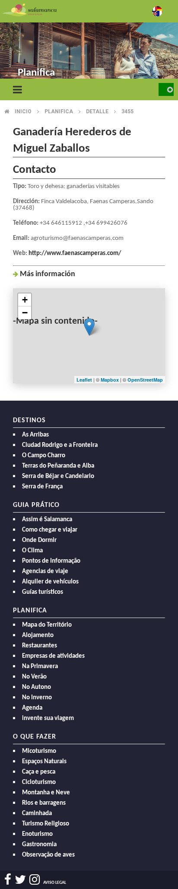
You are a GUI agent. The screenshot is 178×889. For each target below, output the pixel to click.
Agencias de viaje (45, 571)
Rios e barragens (44, 803)
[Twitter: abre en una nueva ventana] (20, 879)
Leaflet (84, 379)
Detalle (97, 111)
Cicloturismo (39, 782)
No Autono (36, 687)
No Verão (34, 677)
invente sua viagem (48, 718)
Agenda (32, 708)
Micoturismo (39, 751)
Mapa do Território (47, 625)
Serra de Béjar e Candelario (58, 476)
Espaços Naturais (44, 761)
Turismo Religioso (45, 824)
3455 (127, 111)
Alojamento (38, 635)
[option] (89, 43)
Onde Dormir (39, 540)
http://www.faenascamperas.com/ (75, 253)
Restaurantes (39, 646)
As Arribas (35, 435)
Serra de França (42, 487)
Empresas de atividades (53, 656)
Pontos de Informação (51, 561)
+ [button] (25, 299)
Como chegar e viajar (49, 530)
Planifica (58, 111)
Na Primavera (40, 666)
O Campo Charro (43, 455)
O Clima (32, 551)
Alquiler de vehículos (50, 582)
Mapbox (110, 379)
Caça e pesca (38, 772)
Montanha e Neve (46, 793)
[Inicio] (29, 9)
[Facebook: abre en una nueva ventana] (7, 879)
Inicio (23, 111)
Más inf (47, 274)
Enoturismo (37, 834)
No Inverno (37, 698)
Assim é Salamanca (47, 519)
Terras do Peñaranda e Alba (58, 466)
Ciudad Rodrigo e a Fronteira (60, 445)
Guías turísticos (42, 592)
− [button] (25, 312)
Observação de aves (48, 855)
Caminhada (37, 813)
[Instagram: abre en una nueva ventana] (34, 879)
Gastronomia (39, 844)
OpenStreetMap (145, 379)
